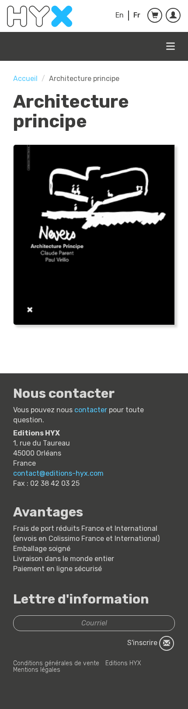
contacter (90, 410)
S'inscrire (143, 643)
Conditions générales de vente (56, 663)
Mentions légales (36, 670)
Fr (136, 15)
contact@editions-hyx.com (58, 473)
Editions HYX (123, 663)
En (119, 15)
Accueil (25, 78)
